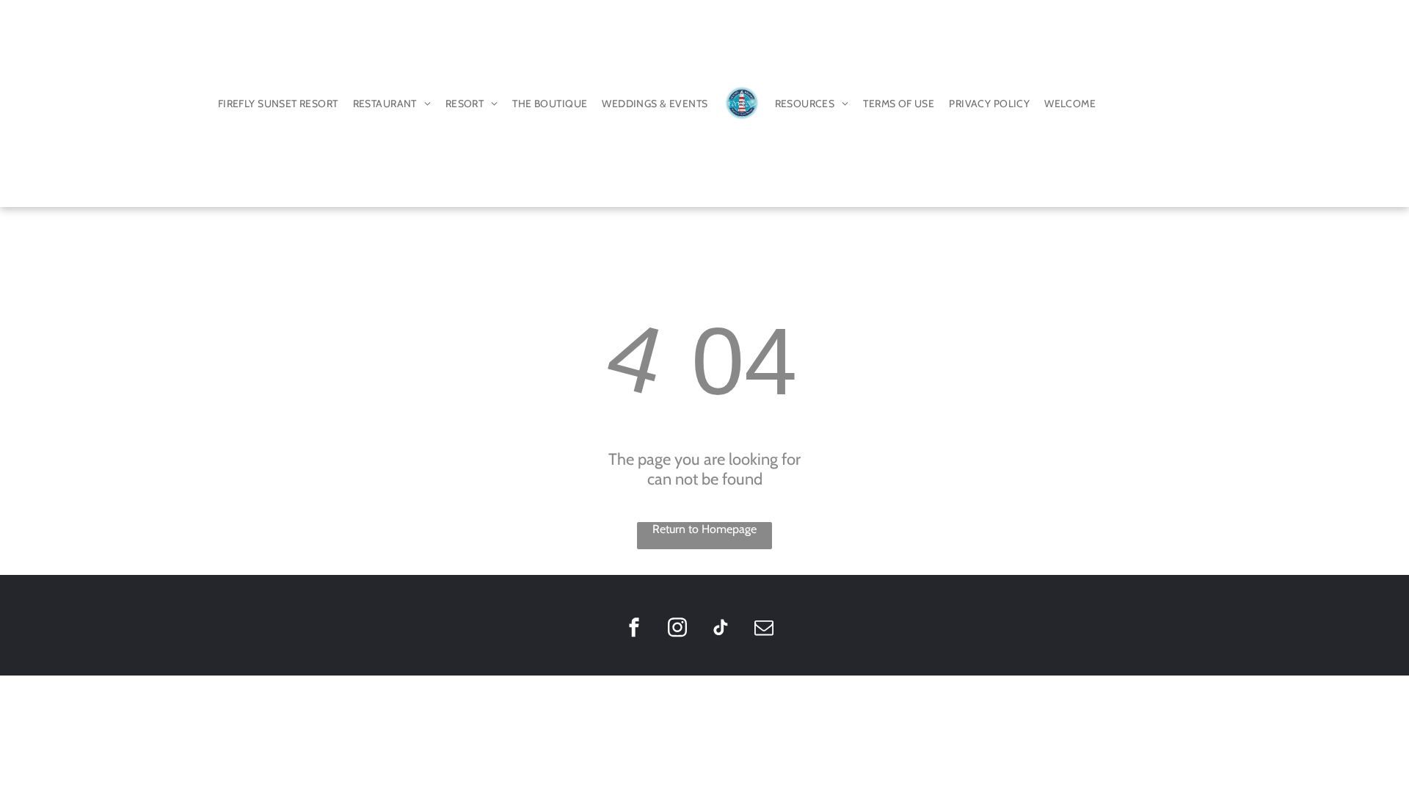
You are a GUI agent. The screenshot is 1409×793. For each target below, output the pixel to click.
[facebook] (634, 628)
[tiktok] (720, 628)
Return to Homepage (704, 529)
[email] (764, 628)
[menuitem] (278, 104)
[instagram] (677, 628)
